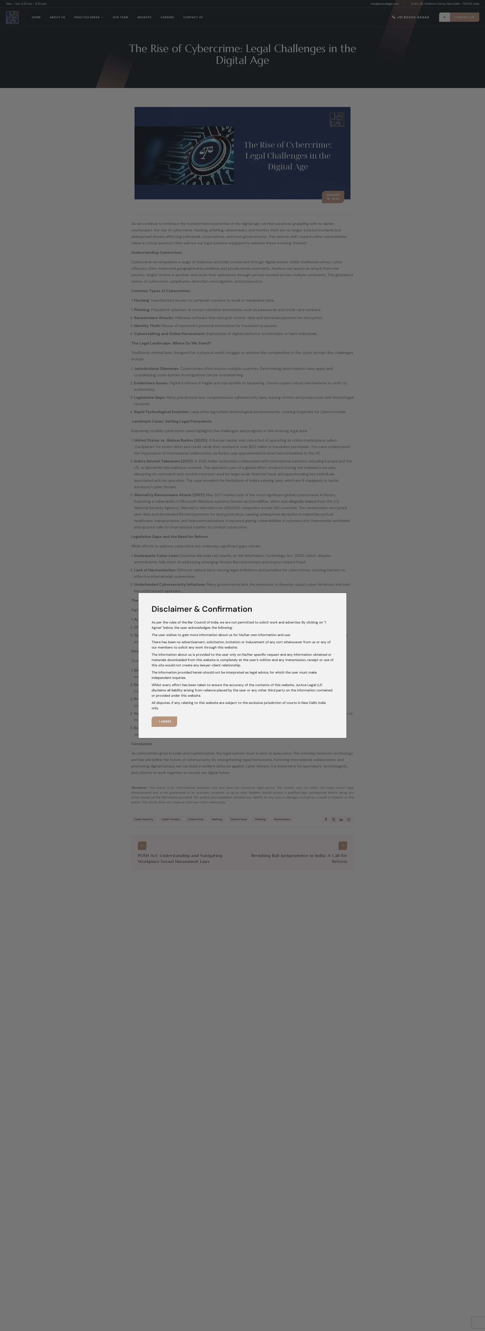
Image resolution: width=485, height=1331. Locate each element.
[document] (242, 665)
